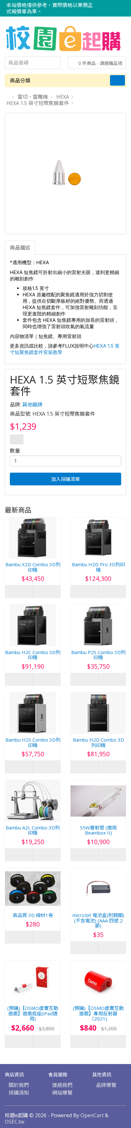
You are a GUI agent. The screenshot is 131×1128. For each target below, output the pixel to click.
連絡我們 (62, 1085)
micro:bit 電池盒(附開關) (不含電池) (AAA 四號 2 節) (98, 920)
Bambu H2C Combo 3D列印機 (32, 655)
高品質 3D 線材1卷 (33, 915)
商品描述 (20, 247)
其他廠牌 (32, 404)
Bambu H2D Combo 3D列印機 (98, 742)
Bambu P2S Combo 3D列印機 (98, 655)
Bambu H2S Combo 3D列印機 (32, 742)
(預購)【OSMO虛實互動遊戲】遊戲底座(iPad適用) (32, 1013)
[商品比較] (113, 5)
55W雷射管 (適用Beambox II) (98, 830)
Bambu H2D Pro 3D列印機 (98, 567)
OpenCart (92, 1115)
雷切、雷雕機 (32, 96)
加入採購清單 (65, 479)
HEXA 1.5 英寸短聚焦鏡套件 (37, 103)
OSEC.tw (14, 1121)
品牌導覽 (106, 1085)
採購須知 (19, 1092)
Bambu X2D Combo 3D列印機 (32, 567)
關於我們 (19, 1085)
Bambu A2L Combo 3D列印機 (33, 830)
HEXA (62, 96)
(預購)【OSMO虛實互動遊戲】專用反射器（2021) (98, 1013)
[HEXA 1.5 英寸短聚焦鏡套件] (65, 173)
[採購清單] (121, 5)
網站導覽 (62, 1092)
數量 (15, 451)
